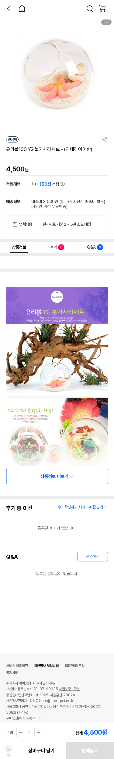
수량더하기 (38, 732)
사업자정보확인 (69, 689)
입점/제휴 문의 (75, 666)
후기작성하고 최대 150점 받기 (80, 507)
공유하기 (105, 139)
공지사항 (12, 673)
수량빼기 (21, 732)
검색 (90, 8)
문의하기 (92, 556)
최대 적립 (45, 184)
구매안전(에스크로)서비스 (23, 718)
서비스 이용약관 (17, 666)
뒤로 (8, 8)
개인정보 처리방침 (46, 666)
